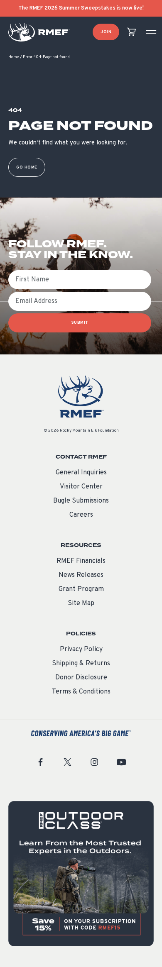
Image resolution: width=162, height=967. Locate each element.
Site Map (81, 603)
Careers (81, 515)
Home (13, 57)
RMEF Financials (81, 561)
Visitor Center (81, 487)
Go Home (26, 167)
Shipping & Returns (81, 663)
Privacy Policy (81, 649)
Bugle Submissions (81, 501)
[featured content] (81, 873)
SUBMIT (79, 322)
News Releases (81, 575)
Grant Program (81, 589)
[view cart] (131, 32)
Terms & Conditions (81, 692)
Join (106, 32)
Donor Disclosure (81, 678)
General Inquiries (81, 473)
